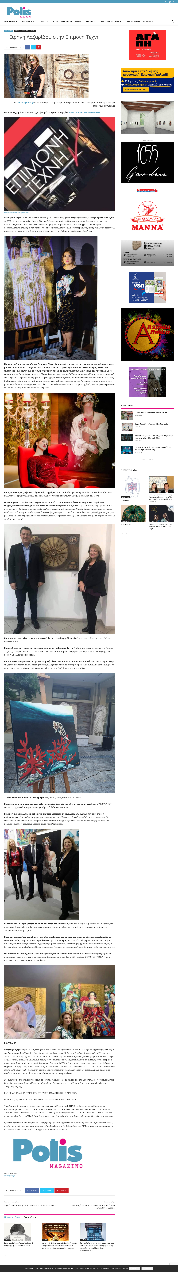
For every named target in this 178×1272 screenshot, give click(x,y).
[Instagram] (170, 1)
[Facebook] (166, 1)
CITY (40, 21)
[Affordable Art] (133, 513)
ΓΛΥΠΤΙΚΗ (17, 31)
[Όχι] (175, 1268)
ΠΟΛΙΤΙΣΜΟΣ (26, 21)
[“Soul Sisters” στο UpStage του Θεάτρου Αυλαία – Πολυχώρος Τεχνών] (161, 513)
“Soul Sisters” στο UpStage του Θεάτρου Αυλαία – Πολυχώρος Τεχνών (160, 526)
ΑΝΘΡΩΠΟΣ (91, 21)
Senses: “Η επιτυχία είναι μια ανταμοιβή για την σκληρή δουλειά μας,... (153, 448)
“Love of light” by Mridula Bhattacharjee (151, 412)
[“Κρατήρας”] (133, 487)
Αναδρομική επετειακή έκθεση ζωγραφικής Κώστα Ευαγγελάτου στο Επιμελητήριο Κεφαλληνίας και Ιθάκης (161, 498)
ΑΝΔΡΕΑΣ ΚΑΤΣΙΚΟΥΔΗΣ (72, 21)
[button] (173, 22)
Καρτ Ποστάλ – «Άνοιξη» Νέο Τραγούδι (151, 424)
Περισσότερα (30, 1217)
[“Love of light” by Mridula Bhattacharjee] (127, 415)
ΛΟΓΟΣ (45, 1240)
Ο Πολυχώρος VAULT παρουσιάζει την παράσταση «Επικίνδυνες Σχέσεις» (93, 1206)
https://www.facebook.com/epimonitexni (16, 212)
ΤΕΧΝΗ (33, 31)
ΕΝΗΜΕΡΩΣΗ (9, 21)
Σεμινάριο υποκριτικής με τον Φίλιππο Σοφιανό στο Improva (30, 1205)
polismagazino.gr (25, 102)
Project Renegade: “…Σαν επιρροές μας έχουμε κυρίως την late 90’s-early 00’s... (154, 436)
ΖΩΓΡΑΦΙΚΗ (25, 31)
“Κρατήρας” (125, 500)
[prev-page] (5, 1255)
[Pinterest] (38, 47)
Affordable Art (126, 524)
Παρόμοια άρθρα (12, 1217)
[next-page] (9, 1255)
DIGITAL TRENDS (114, 21)
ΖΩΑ (102, 21)
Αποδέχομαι (134, 1268)
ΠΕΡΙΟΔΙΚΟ (148, 21)
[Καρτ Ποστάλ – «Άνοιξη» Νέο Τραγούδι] (127, 427)
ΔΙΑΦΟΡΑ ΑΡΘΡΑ (132, 21)
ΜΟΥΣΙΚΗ (152, 521)
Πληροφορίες (147, 1268)
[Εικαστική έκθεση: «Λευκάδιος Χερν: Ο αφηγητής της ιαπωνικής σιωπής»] (22, 1232)
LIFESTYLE (51, 21)
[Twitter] (174, 1)
